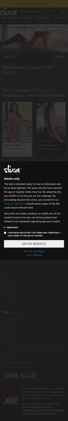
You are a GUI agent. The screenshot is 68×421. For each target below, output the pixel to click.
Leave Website (34, 255)
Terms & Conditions (14, 203)
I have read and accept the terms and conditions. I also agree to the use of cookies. (34, 234)
